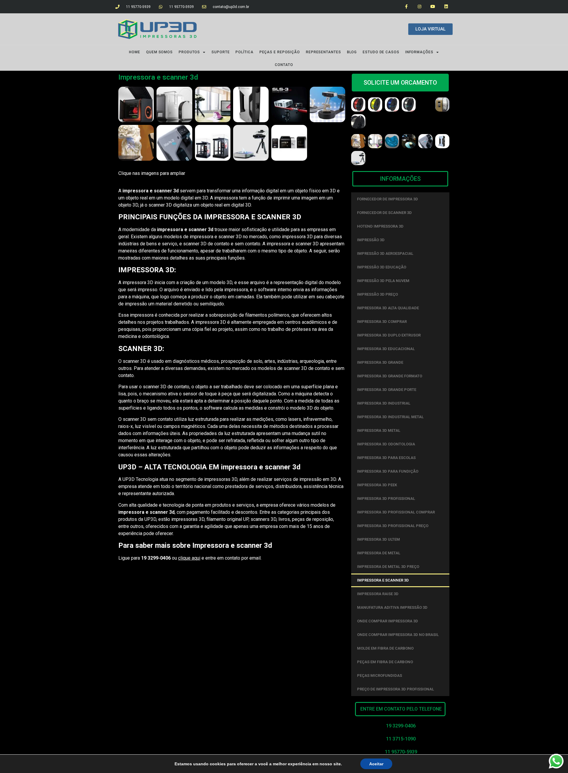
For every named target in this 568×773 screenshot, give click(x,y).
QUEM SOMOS (159, 52)
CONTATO (284, 65)
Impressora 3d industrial (383, 403)
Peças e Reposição (279, 52)
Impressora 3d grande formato (389, 376)
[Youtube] (432, 6)
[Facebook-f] (406, 6)
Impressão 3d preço (377, 294)
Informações (419, 52)
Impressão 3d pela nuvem (383, 280)
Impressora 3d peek (377, 485)
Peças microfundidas (379, 675)
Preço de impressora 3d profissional (395, 689)
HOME (134, 52)
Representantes (323, 52)
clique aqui (189, 558)
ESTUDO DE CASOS (381, 52)
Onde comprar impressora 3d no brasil (398, 634)
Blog (352, 52)
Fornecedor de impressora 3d (387, 199)
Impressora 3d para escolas (386, 457)
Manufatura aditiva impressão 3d (392, 607)
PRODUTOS (189, 52)
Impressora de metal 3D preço (388, 566)
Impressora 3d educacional (386, 349)
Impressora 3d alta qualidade (388, 308)
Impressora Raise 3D (377, 594)
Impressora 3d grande (380, 362)
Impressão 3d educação (381, 267)
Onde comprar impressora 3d (387, 621)
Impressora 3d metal (378, 430)
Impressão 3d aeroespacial (385, 253)
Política (244, 52)
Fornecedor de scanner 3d (384, 212)
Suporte (221, 52)
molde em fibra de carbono (385, 648)
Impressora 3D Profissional (386, 498)
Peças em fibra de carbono (385, 662)
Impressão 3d (371, 240)
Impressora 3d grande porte (386, 389)
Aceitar (376, 763)
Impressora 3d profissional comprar (396, 512)
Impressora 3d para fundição (387, 471)
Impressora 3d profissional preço (392, 526)
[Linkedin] (446, 6)
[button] (400, 709)
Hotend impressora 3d (380, 226)
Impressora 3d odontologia (386, 444)
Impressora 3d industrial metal (390, 417)
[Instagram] (419, 6)
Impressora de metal (378, 553)
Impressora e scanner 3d (383, 580)
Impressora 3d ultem (378, 539)
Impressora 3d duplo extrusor (389, 335)
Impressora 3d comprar (382, 321)
